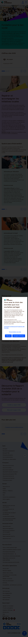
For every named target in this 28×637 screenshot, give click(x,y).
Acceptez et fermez (19, 336)
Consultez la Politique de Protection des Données (14, 327)
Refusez (8, 336)
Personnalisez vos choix (15, 332)
